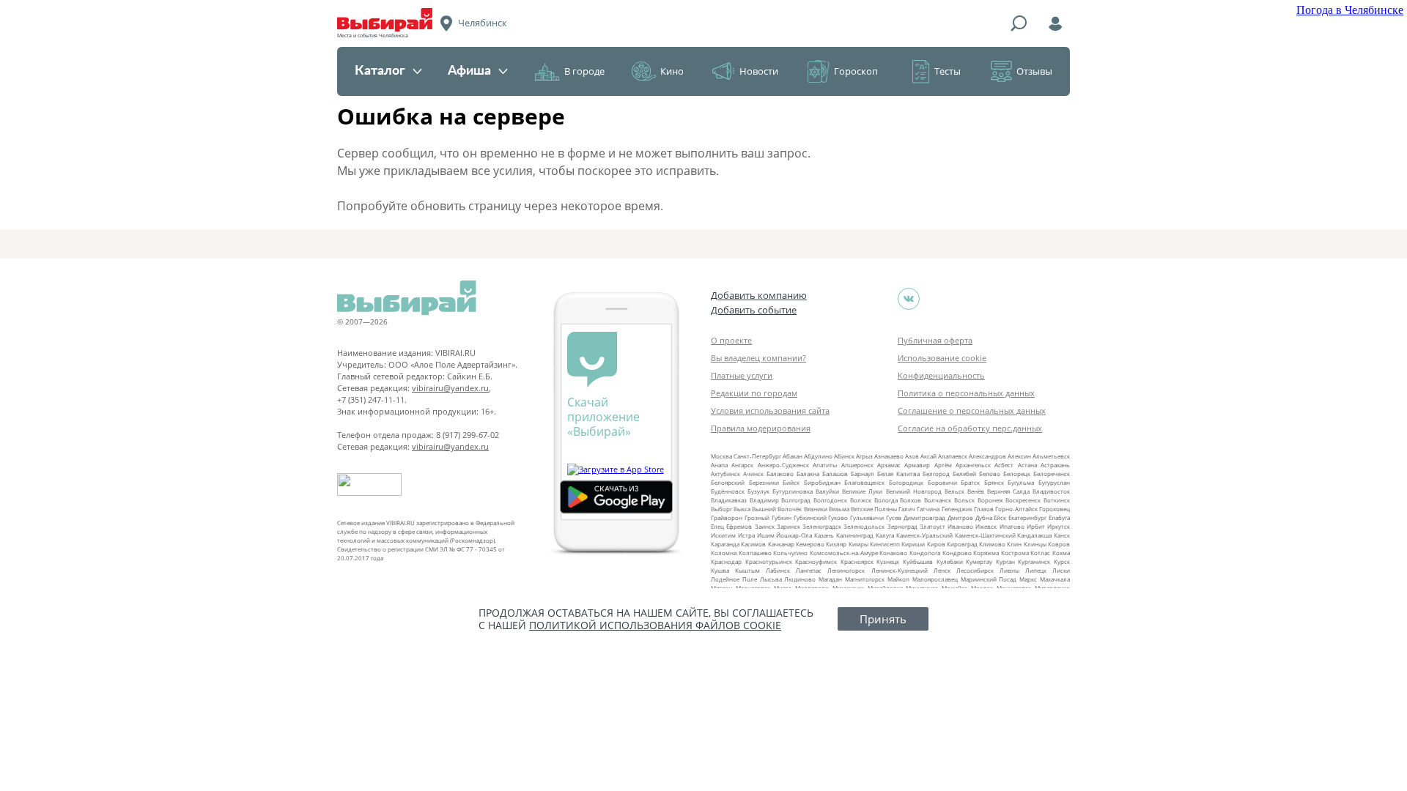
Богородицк (906, 482)
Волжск (860, 500)
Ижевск (986, 526)
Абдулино (818, 456)
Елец (717, 526)
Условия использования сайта (770, 410)
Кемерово (810, 544)
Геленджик (957, 509)
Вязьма (839, 509)
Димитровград (924, 517)
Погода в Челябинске (1349, 10)
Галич (906, 509)
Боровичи (942, 482)
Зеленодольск (864, 526)
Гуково (838, 517)
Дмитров (960, 517)
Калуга (885, 535)
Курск (1062, 561)
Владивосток (1051, 491)
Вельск (954, 491)
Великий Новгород (914, 491)
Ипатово (1012, 526)
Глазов (984, 509)
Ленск (942, 570)
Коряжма (986, 553)
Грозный (757, 517)
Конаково (893, 553)
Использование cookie (942, 357)
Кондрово (957, 553)
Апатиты (825, 465)
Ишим (766, 535)
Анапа (719, 465)
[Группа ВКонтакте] (909, 299)
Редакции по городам (754, 392)
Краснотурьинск (768, 561)
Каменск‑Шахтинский (985, 535)
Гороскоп (856, 71)
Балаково (780, 473)
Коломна (723, 553)
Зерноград (902, 526)
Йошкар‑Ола (794, 535)
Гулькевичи (867, 517)
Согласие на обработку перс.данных (970, 428)
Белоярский (728, 482)
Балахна (808, 473)
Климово (992, 544)
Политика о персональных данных (966, 392)
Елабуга (1059, 517)
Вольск (964, 500)
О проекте (731, 340)
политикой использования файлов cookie (655, 625)
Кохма (1061, 553)
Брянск (994, 482)
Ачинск (753, 473)
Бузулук (758, 491)
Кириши (913, 544)
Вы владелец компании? (758, 357)
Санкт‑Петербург (757, 456)
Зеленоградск (821, 526)
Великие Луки (862, 491)
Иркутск (1058, 526)
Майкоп (898, 579)
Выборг (721, 509)
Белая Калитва (898, 473)
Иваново (960, 526)
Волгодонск (830, 500)
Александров (987, 456)
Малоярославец (935, 579)
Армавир (917, 465)
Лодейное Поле (734, 579)
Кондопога (924, 553)
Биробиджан (822, 482)
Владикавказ (729, 500)
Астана (1027, 465)
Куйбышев (918, 561)
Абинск (844, 456)
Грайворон (726, 517)
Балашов (835, 473)
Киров (936, 544)
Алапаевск (952, 456)
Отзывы (1034, 71)
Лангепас (808, 570)
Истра (746, 535)
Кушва (720, 570)
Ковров (1059, 544)
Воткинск (1057, 500)
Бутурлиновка (792, 491)
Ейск (1000, 517)
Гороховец (1054, 509)
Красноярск (857, 561)
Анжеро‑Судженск (783, 465)
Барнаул (862, 473)
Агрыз (864, 456)
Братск (970, 482)
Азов (912, 456)
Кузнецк (887, 561)
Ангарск (742, 465)
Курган (1005, 561)
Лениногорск (846, 570)
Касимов (753, 544)
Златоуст (932, 526)
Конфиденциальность (941, 375)
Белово (989, 473)
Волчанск (937, 500)
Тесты (947, 71)
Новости (758, 71)
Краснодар (726, 561)
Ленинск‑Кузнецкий (899, 570)
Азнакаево (889, 456)
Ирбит (1036, 526)
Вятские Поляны (874, 509)
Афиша (469, 71)
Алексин (1019, 456)
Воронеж (990, 500)
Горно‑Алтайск (1016, 509)
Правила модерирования (760, 428)
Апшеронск (857, 465)
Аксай (928, 456)
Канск (1062, 535)
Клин (1014, 544)
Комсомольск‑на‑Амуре (844, 553)
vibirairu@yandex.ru (450, 387)
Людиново (800, 579)
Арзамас (889, 465)
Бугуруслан (1054, 482)
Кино (672, 71)
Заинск (765, 526)
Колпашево (755, 553)
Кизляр (836, 544)
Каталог (380, 71)
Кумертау (979, 561)
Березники (764, 482)
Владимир (764, 500)
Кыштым (747, 570)
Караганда (725, 544)
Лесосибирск (975, 570)
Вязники (815, 509)
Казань (824, 535)
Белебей (964, 473)
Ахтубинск (725, 473)
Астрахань (1055, 465)
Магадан (830, 579)
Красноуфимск (816, 561)
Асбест (1003, 465)
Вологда (886, 500)
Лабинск (778, 570)
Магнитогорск (865, 579)
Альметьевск (1051, 456)
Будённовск (728, 491)
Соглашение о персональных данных (972, 410)
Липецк (1035, 570)
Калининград (855, 535)
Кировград (962, 544)
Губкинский (810, 517)
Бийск (791, 482)
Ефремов (739, 526)
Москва (721, 456)
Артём (943, 465)
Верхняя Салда (1008, 491)
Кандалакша (1034, 535)
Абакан (792, 456)
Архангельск (973, 465)
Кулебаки (950, 561)
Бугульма (1021, 482)
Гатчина (928, 509)
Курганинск (1034, 561)
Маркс (1028, 579)
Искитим (723, 535)
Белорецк (1016, 473)
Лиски (1061, 570)
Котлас (1040, 553)
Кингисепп (885, 544)
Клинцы (1035, 544)
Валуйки (827, 491)
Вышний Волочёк (777, 509)
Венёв (975, 491)
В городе (584, 71)
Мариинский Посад (989, 579)
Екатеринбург (1027, 517)
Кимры (858, 544)
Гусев (893, 517)
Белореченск (1051, 473)
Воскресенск (1023, 500)
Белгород (936, 473)
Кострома (1015, 553)
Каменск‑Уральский (924, 535)
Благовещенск (864, 482)
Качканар (781, 544)
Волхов (910, 500)
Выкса (742, 509)
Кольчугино (790, 553)
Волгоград (795, 500)
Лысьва (771, 579)
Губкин (781, 517)
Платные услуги (741, 375)
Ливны (1009, 570)
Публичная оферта (935, 340)
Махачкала (1055, 579)
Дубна (983, 517)
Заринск (788, 526)
